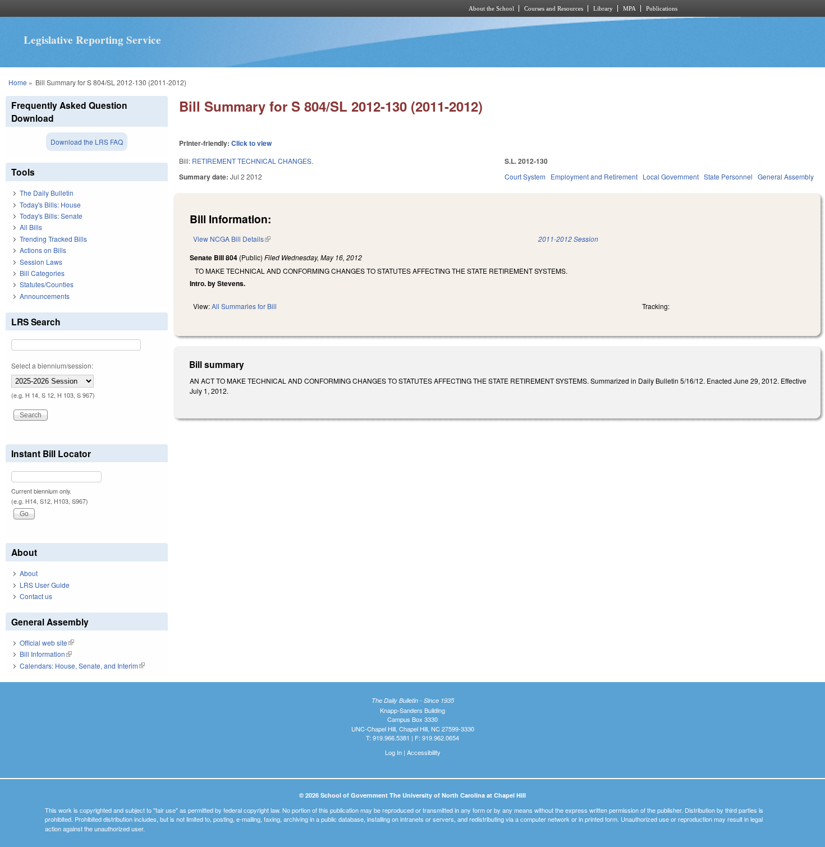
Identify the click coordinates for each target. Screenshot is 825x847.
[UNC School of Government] (264, 8)
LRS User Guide (45, 585)
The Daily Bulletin (47, 192)
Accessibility (424, 752)
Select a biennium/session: (52, 365)
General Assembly (786, 176)
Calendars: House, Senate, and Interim (82, 665)
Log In (393, 752)
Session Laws (41, 261)
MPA (629, 8)
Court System (525, 176)
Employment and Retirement (594, 176)
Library (603, 8)
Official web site (47, 642)
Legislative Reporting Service (92, 40)
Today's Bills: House (50, 204)
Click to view (251, 143)
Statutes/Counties (47, 284)
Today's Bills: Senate (51, 215)
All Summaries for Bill (244, 306)
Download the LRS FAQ (87, 141)
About (29, 573)
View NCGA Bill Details (232, 238)
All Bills (31, 227)
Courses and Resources (553, 8)
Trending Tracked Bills (53, 238)
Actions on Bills (43, 250)
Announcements (45, 296)
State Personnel (728, 176)
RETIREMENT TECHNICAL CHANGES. (252, 160)
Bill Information (46, 654)
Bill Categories (42, 273)
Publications (661, 8)
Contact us (36, 596)
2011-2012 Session (568, 238)
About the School (491, 8)
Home (17, 82)
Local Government (671, 176)
